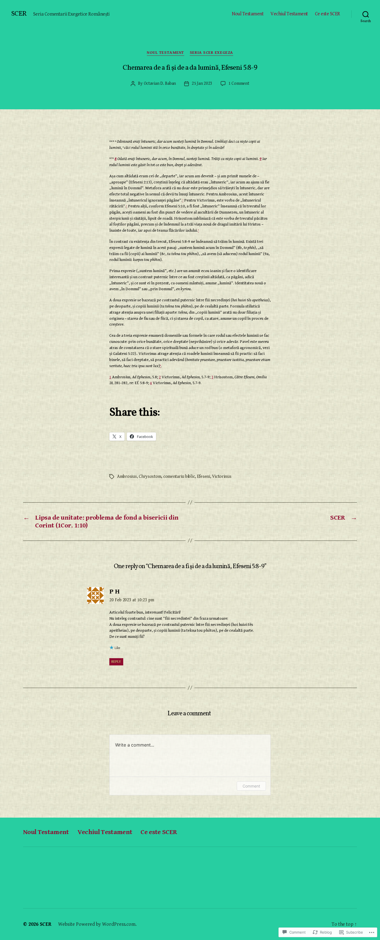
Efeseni (203, 476)
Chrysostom (150, 476)
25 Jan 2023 (202, 83)
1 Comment (238, 83)
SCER (18, 14)
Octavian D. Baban (160, 83)
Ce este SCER (327, 14)
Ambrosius (127, 476)
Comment (251, 786)
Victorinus (221, 476)
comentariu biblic (179, 476)
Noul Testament (247, 14)
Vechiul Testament (289, 14)
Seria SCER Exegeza (211, 52)
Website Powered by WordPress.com (96, 924)
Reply (116, 661)
